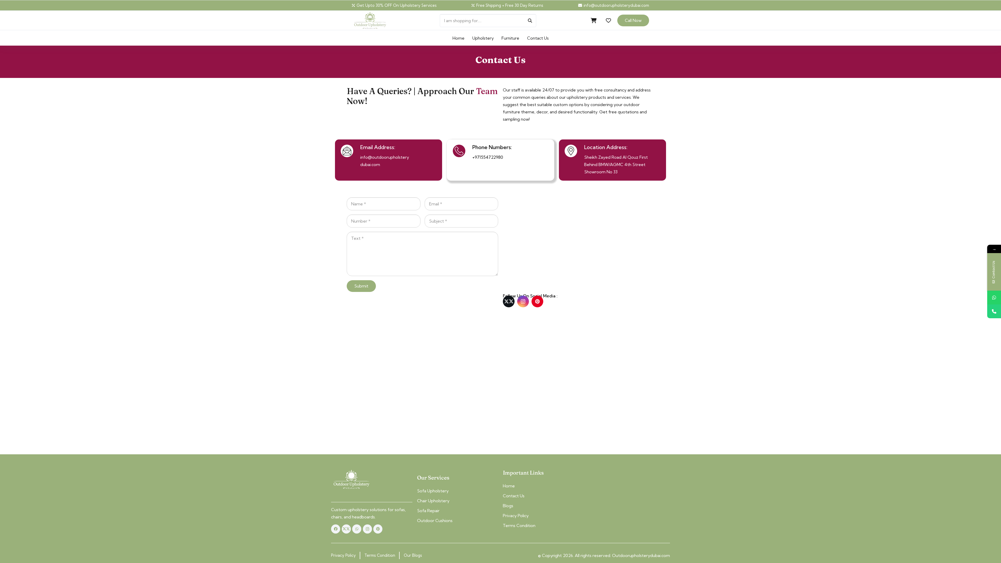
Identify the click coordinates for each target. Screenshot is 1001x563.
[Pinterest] (537, 301)
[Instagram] (523, 301)
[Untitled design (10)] (370, 20)
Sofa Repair (428, 510)
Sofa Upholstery (433, 490)
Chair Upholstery (433, 500)
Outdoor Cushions (435, 520)
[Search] (530, 20)
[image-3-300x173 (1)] (351, 479)
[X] (509, 301)
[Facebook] (335, 529)
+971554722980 (487, 157)
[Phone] (994, 311)
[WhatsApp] (356, 529)
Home (509, 485)
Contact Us (513, 495)
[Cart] (594, 20)
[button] (552, 37)
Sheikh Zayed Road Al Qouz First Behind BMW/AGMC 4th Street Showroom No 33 (616, 164)
